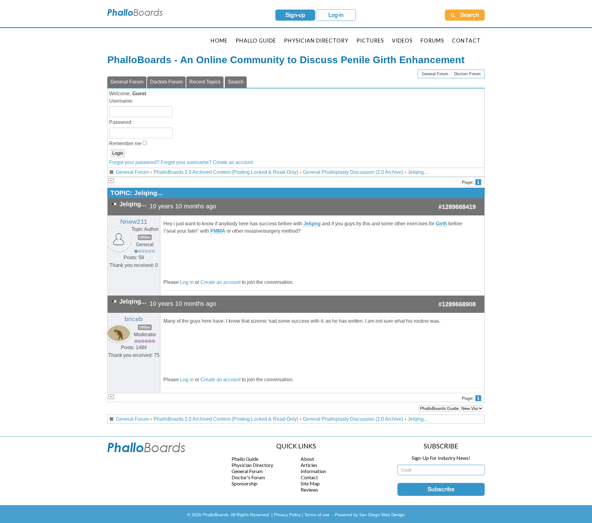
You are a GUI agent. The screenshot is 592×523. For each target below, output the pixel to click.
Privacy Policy (288, 514)
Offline (144, 237)
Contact (466, 40)
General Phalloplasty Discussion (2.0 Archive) (353, 172)
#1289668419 (457, 206)
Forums (432, 40)
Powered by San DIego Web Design (370, 514)
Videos (402, 40)
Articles (309, 465)
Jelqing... (417, 172)
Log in (187, 282)
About (307, 459)
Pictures (370, 40)
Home (219, 40)
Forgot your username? (186, 162)
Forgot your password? (134, 162)
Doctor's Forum (248, 477)
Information (313, 471)
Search (236, 81)
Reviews (309, 489)
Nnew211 (133, 221)
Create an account (233, 162)
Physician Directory (316, 40)
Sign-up (295, 15)
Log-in (336, 15)
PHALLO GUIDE (256, 40)
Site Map (310, 483)
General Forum (435, 74)
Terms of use (317, 514)
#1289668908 (457, 304)
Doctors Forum (467, 74)
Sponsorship (244, 483)
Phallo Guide (245, 459)
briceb (134, 319)
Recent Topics (204, 81)
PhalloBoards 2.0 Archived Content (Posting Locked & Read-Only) (226, 172)
